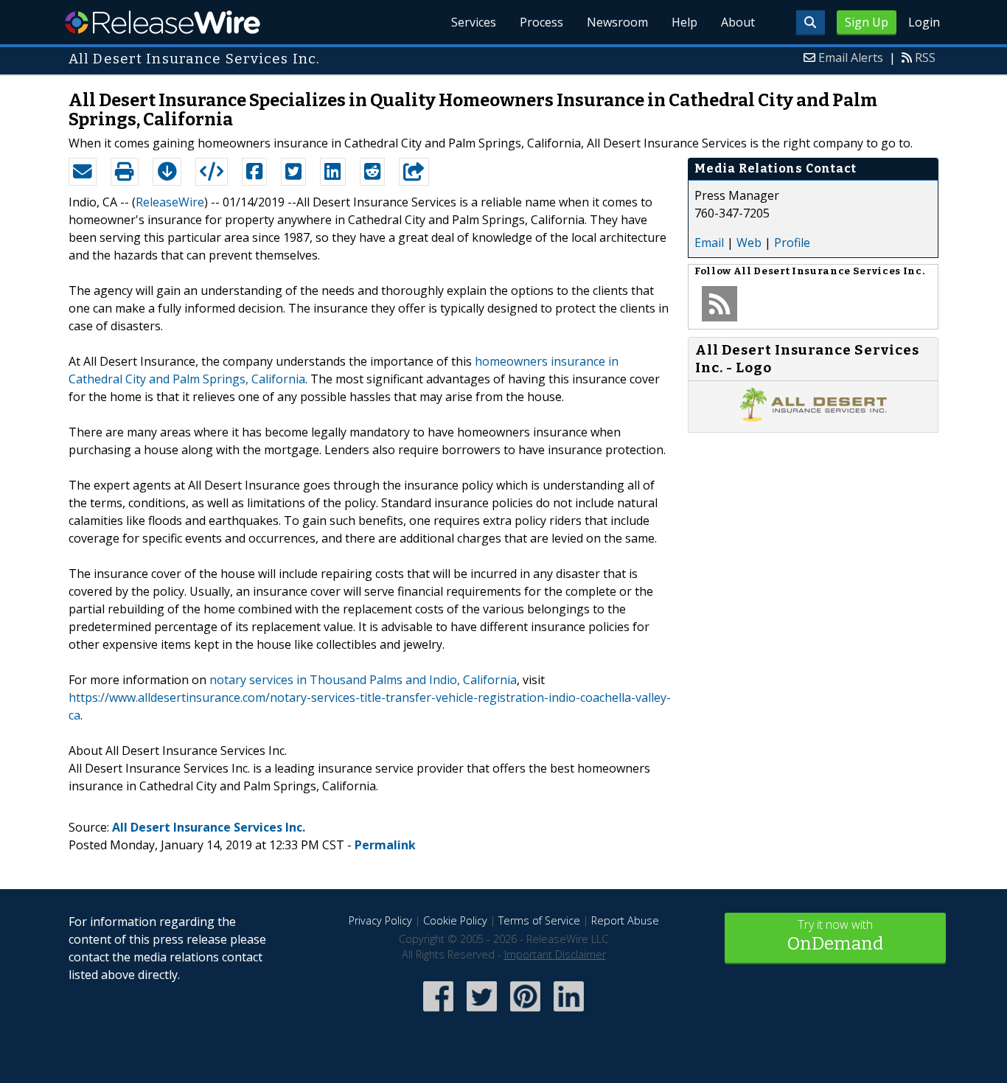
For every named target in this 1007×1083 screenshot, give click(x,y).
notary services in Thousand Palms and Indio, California (363, 680)
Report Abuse (625, 920)
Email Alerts (850, 57)
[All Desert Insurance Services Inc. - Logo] (813, 417)
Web (749, 242)
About (738, 22)
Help (684, 22)
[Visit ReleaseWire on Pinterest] (525, 1013)
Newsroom (617, 22)
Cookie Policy (455, 920)
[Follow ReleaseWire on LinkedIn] (568, 1013)
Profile (792, 242)
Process (541, 22)
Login (924, 22)
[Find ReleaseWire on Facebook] (438, 1013)
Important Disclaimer (555, 954)
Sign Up (866, 22)
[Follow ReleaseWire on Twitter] (481, 1013)
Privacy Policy (380, 920)
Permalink (385, 845)
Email (709, 242)
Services (473, 22)
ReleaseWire (162, 22)
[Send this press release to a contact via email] (82, 172)
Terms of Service (539, 920)
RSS (925, 57)
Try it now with (835, 935)
